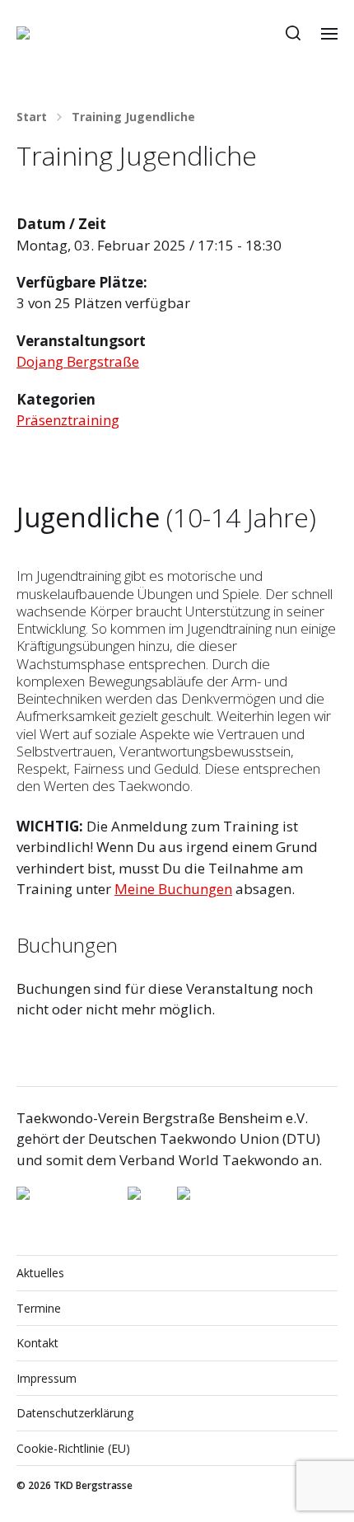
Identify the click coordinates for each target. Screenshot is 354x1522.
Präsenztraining (67, 419)
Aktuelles (40, 1273)
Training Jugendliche (133, 117)
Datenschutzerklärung (74, 1413)
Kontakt (37, 1343)
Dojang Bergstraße (77, 361)
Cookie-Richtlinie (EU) (73, 1448)
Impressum (46, 1378)
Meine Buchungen (173, 888)
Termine (38, 1308)
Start (31, 117)
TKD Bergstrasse (93, 1485)
